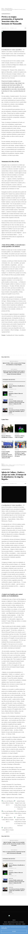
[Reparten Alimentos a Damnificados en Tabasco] (5, 386)
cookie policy (4, 928)
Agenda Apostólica (6, 13)
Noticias (11, 384)
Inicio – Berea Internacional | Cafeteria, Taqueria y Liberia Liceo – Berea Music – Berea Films (14, 924)
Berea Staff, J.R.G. (5, 28)
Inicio (14, 920)
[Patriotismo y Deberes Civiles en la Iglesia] (5, 393)
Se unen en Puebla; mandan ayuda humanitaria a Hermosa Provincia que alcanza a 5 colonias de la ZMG (16, 402)
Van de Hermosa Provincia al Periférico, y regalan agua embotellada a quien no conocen (17, 411)
